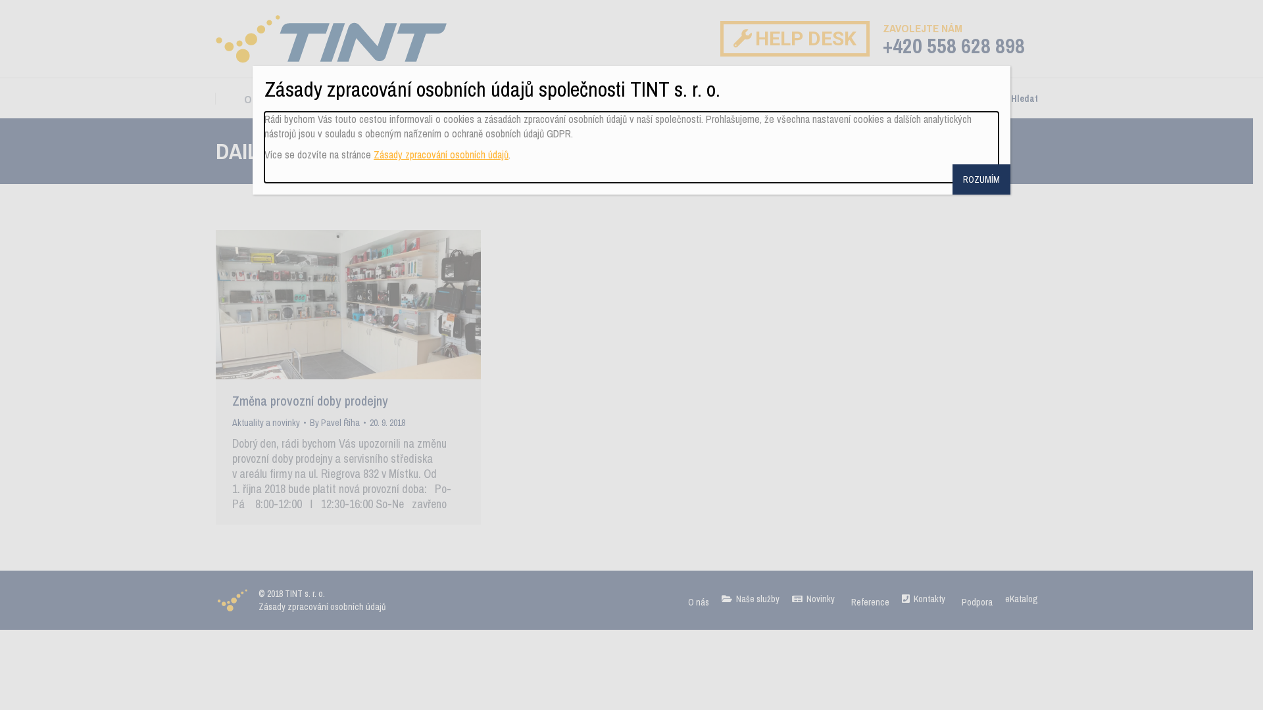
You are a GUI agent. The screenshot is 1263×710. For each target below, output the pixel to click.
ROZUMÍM (981, 179)
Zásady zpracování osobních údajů (441, 154)
